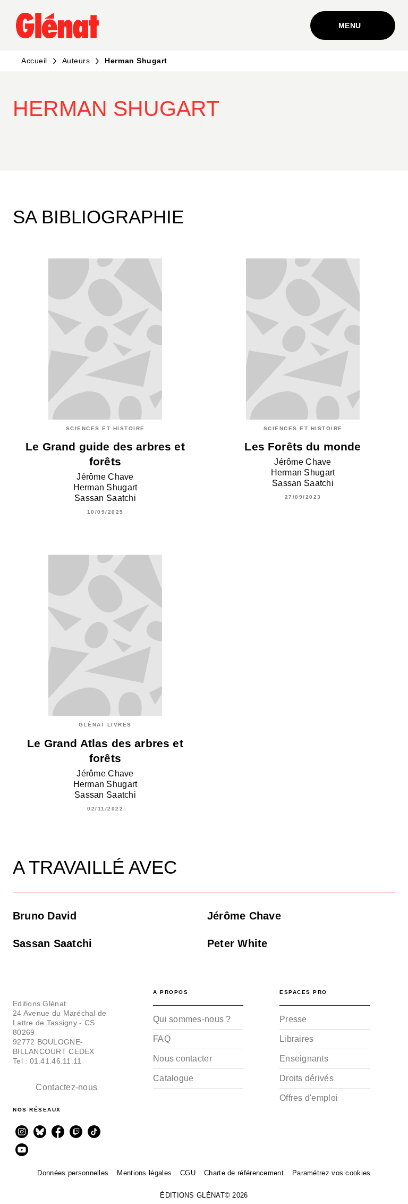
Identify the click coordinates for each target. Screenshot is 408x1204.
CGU (188, 1173)
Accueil (34, 60)
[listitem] (22, 1132)
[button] (219, 140)
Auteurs (76, 60)
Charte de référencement (244, 1173)
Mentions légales (144, 1173)
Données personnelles (72, 1173)
